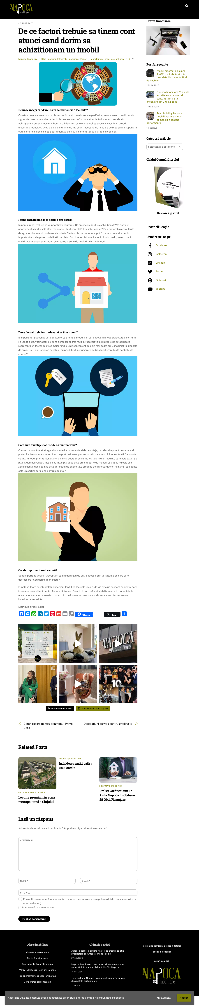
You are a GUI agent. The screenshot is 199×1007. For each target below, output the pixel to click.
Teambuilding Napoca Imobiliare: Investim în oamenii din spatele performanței (164, 118)
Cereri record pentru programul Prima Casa (48, 725)
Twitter (159, 271)
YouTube (160, 288)
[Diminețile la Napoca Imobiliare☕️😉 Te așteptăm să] (78, 684)
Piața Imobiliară (27, 793)
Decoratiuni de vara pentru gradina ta (108, 723)
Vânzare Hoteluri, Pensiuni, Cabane (37, 970)
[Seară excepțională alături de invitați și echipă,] (118, 684)
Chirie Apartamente (37, 958)
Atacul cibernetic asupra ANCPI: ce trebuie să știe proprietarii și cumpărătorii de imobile (166, 75)
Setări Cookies (161, 961)
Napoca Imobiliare (27, 59)
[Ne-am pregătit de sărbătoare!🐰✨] (78, 643)
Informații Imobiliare (67, 59)
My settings (164, 997)
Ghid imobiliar (48, 59)
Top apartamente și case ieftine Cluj (37, 975)
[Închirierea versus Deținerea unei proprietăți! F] (37, 643)
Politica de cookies (161, 951)
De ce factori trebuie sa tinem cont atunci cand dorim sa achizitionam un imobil (76, 40)
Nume (24, 881)
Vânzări (83, 59)
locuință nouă (118, 59)
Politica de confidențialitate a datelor (161, 945)
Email (86, 881)
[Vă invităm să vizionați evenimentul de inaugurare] (118, 643)
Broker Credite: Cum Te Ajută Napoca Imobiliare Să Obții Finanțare (117, 795)
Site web (25, 893)
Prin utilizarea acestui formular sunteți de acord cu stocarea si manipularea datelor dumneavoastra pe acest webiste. (80, 901)
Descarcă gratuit (168, 213)
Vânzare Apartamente (37, 952)
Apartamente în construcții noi (37, 964)
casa (107, 59)
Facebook (161, 245)
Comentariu (28, 840)
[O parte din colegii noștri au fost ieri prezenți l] (37, 684)
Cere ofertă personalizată (37, 981)
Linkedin (160, 262)
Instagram (161, 254)
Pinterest (160, 280)
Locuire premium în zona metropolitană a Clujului (36, 799)
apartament (97, 59)
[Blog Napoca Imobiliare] (21, 13)
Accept (184, 997)
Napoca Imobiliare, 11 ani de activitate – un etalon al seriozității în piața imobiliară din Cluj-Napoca (167, 97)
